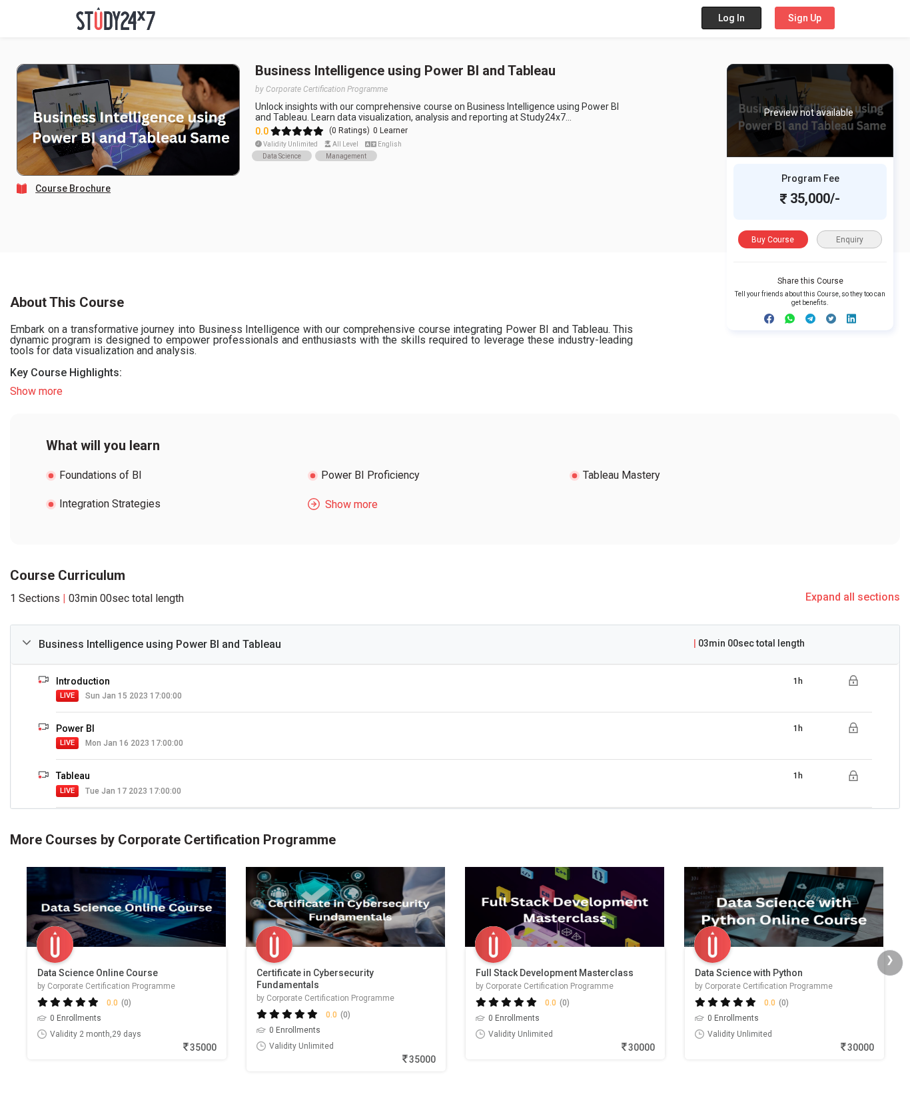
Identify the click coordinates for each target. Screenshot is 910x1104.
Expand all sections (852, 597)
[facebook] (769, 319)
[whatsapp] (790, 319)
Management (346, 156)
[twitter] (831, 319)
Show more (36, 391)
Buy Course (772, 239)
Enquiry (849, 239)
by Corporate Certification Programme (321, 89)
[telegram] (810, 319)
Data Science (281, 156)
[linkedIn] (851, 319)
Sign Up (804, 18)
